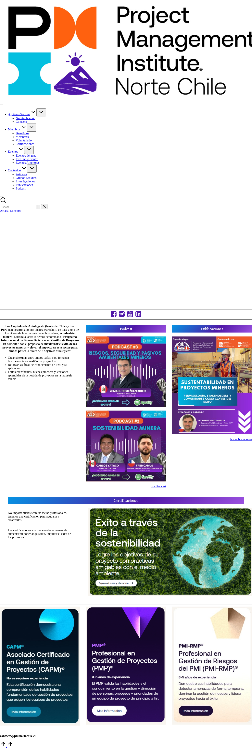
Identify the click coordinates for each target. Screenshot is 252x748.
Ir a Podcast (158, 486)
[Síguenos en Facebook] (114, 314)
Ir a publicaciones (241, 439)
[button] (38, 207)
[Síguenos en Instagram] (122, 314)
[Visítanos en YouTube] (130, 314)
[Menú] (1, 104)
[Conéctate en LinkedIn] (138, 314)
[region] (126, 260)
